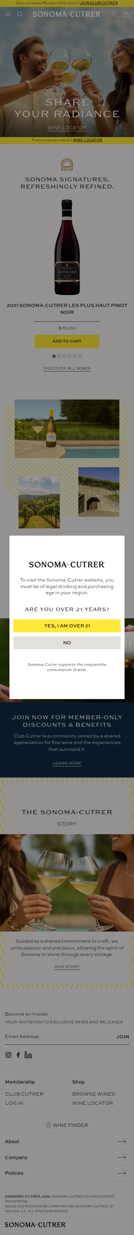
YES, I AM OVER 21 (67, 626)
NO (67, 642)
